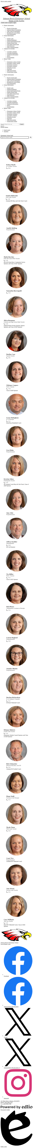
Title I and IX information (13, 31)
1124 (6, 733)
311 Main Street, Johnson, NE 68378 (10, 1101)
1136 (9, 388)
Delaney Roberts (9, 730)
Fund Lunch (7, 130)
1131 (9, 892)
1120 (6, 324)
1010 (9, 168)
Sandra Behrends (12, 196)
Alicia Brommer (9, 320)
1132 (9, 293)
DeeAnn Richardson (13, 697)
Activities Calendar (12, 51)
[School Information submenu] (4, 37)
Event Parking (10, 57)
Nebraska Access (11, 67)
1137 (9, 577)
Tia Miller (9, 574)
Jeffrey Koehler (11, 542)
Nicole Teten (10, 827)
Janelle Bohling (11, 228)
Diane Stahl (10, 796)
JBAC (8, 56)
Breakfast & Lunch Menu (13, 32)
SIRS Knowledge (11, 70)
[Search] (30, 137)
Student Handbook (12, 40)
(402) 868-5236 (8, 1102)
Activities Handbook (12, 53)
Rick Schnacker (11, 764)
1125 (9, 830)
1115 (9, 421)
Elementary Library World (13, 62)
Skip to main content (6, 1)
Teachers (6, 131)
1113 (9, 799)
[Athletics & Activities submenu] (4, 50)
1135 (6, 923)
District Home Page (12, 43)
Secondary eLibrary (12, 66)
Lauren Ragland (12, 638)
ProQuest (9, 69)
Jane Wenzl (10, 888)
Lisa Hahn (10, 450)
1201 (9, 357)
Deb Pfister (10, 607)
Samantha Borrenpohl (14, 291)
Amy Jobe (9, 513)
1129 (9, 641)
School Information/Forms (13, 41)
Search (2, 124)
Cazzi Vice (10, 858)
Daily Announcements (12, 47)
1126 (6, 260)
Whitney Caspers (12, 385)
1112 (9, 701)
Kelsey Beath (10, 165)
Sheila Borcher (9, 257)
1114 (9, 610)
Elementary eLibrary (12, 64)
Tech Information (11, 34)
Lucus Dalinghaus (12, 418)
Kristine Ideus (9, 479)
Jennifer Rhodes (12, 668)
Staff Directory (11, 46)
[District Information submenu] (4, 27)
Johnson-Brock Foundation (14, 30)
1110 (9, 767)
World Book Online (12, 72)
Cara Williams (9, 919)
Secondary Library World (13, 63)
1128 (9, 545)
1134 (6, 482)
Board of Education (12, 28)
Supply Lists (10, 38)
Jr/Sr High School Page (13, 44)
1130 (8, 199)
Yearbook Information (12, 54)
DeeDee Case (10, 354)
